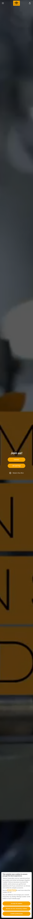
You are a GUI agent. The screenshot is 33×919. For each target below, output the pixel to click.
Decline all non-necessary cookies (16, 908)
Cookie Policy (12, 890)
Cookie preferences (16, 913)
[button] (30, 3)
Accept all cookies (16, 903)
